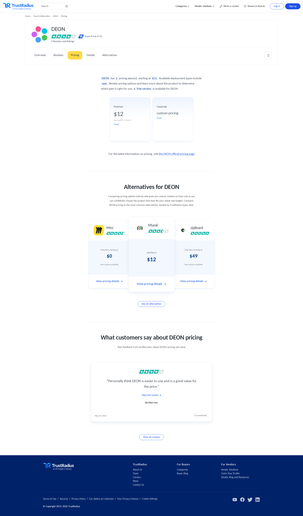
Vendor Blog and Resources (235, 477)
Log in (277, 6)
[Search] (66, 6)
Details (91, 55)
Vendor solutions (203, 6)
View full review (150, 395)
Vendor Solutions (229, 469)
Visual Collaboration (41, 16)
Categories (181, 6)
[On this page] (268, 55)
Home (27, 16)
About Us (137, 469)
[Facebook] (242, 499)
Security (64, 499)
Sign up (293, 6)
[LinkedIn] (257, 499)
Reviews (58, 55)
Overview (40, 55)
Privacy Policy (78, 499)
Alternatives (109, 55)
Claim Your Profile (230, 473)
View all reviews (151, 437)
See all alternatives (151, 304)
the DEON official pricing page (177, 154)
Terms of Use (49, 499)
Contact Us (138, 485)
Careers (137, 477)
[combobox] (52, 6)
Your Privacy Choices (127, 499)
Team (136, 473)
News (135, 481)
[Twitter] (249, 499)
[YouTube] (234, 499)
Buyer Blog (182, 473)
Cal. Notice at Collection (101, 499)
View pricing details (107, 281)
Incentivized (202, 416)
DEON (55, 16)
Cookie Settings (149, 499)
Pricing (75, 55)
